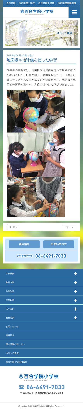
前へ (15, 227)
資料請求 (10, 335)
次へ (68, 227)
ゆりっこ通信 (12, 353)
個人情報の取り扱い (15, 344)
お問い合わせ (12, 326)
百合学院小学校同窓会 (16, 362)
